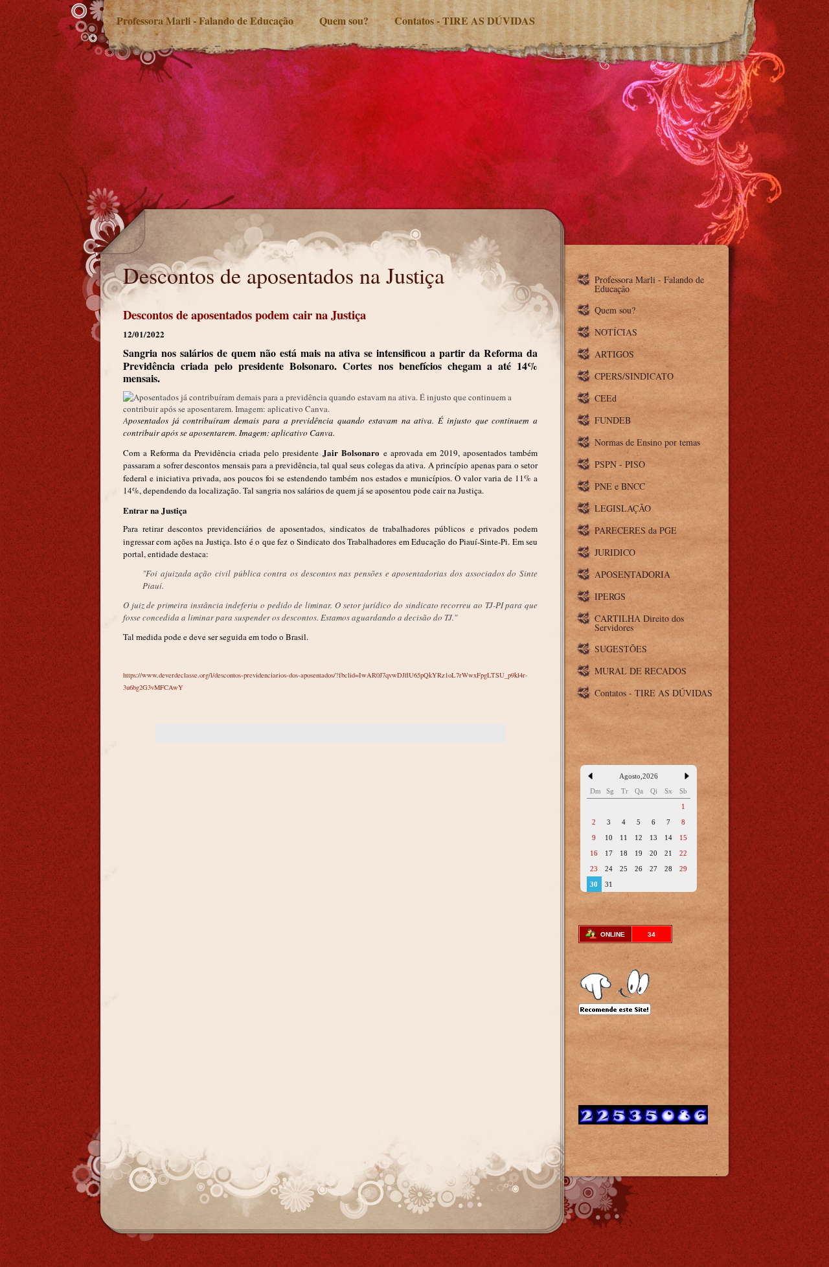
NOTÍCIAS (616, 332)
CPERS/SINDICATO (634, 376)
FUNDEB (613, 420)
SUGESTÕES (621, 649)
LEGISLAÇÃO (623, 508)
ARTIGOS (614, 354)
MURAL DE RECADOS (641, 671)
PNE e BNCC (620, 486)
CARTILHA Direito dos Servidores (639, 623)
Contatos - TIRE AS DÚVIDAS (464, 20)
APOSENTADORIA (632, 574)
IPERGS (610, 596)
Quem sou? (344, 20)
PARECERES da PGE (636, 530)
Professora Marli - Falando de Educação (205, 20)
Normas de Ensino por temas (647, 442)
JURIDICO (615, 552)
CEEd (606, 398)
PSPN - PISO (620, 464)
